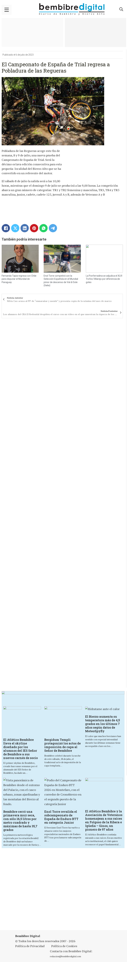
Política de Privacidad (29, 946)
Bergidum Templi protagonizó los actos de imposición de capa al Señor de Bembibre (62, 745)
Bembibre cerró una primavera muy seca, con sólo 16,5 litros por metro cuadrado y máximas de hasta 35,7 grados (20, 821)
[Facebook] (6, 228)
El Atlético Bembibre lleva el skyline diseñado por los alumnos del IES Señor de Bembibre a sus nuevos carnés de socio (20, 749)
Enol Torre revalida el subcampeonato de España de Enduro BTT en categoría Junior (61, 817)
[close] (7, 10)
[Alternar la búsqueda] (121, 9)
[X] (15, 228)
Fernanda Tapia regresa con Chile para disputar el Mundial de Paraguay (19, 279)
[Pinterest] (34, 228)
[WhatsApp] (43, 228)
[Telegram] (53, 228)
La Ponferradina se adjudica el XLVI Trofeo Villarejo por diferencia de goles (104, 279)
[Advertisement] (64, 889)
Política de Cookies (64, 946)
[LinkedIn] (25, 228)
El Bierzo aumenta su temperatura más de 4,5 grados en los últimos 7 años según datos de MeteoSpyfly (102, 724)
